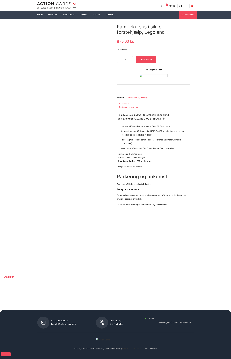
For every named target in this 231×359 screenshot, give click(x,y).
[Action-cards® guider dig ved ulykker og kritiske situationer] (57, 6)
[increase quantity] (131, 59)
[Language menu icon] (192, 6)
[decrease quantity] (120, 59)
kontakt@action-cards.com (63, 324)
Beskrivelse (124, 103)
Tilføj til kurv (146, 59)
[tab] (153, 104)
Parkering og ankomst (129, 107)
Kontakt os (127, 348)
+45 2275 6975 (116, 324)
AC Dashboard (187, 14)
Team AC (138, 348)
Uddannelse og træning (137, 97)
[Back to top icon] (6, 354)
